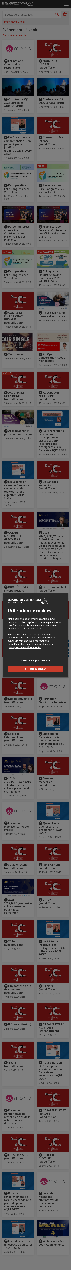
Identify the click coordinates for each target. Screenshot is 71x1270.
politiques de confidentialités (24, 647)
